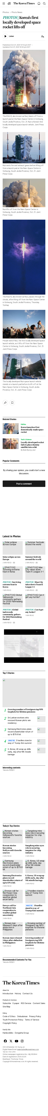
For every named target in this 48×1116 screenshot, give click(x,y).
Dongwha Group (22, 1033)
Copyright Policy (10, 1023)
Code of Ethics (9, 1016)
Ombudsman (22, 1016)
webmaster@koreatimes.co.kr (28, 1049)
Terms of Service (32, 1020)
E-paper (16, 1003)
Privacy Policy (35, 1016)
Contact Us (28, 993)
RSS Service (26, 1003)
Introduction (8, 993)
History (18, 993)
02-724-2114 (10, 1052)
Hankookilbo (8, 1033)
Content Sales (39, 1003)
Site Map (6, 1007)
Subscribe (7, 1003)
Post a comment (24, 483)
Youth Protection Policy (13, 1020)
